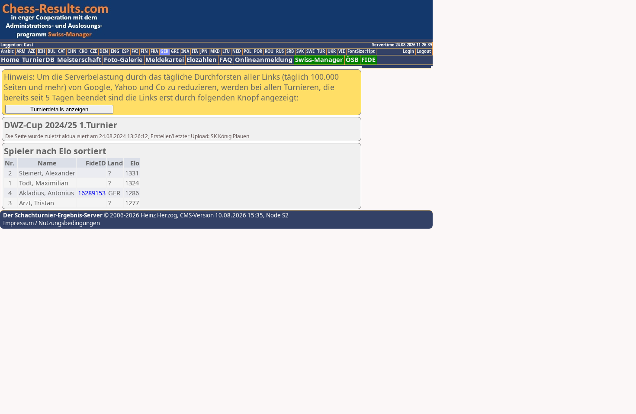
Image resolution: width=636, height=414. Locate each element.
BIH (41, 51)
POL (247, 51)
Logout (424, 51)
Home (10, 59)
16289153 (92, 192)
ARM (21, 51)
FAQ (225, 59)
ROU (269, 51)
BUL (51, 51)
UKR (332, 51)
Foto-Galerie (123, 59)
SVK (300, 51)
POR (258, 51)
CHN (72, 51)
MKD (215, 51)
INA (185, 51)
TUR (321, 51)
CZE (93, 51)
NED (236, 51)
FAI (135, 51)
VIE (341, 51)
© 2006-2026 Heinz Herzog (140, 215)
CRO (83, 51)
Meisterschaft (79, 59)
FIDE (368, 59)
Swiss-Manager (319, 59)
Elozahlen (201, 59)
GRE (175, 51)
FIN (144, 51)
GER (164, 51)
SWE (310, 51)
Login (408, 51)
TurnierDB (38, 59)
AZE (31, 51)
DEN (104, 51)
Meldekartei (164, 59)
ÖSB (352, 59)
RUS (280, 51)
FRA (154, 51)
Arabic (7, 51)
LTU (226, 51)
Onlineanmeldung (263, 59)
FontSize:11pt (361, 51)
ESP (125, 51)
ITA (195, 51)
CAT (61, 51)
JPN (204, 51)
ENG (115, 51)
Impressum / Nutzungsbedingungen (51, 223)
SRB (290, 51)
